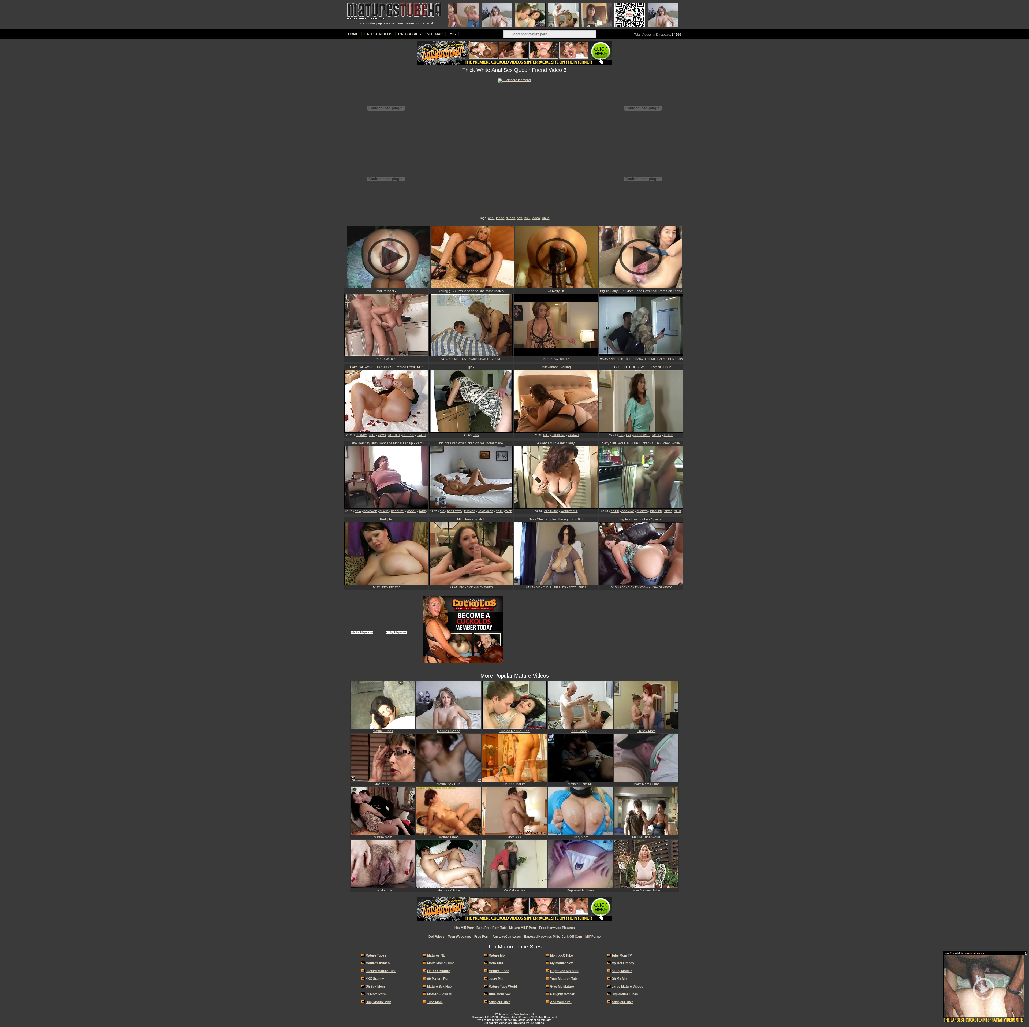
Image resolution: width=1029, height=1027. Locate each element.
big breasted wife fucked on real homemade (471, 443)
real (499, 511)
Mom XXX (514, 837)
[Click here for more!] (514, 80)
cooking (627, 511)
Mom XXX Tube (448, 890)
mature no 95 (386, 291)
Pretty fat (386, 519)
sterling (558, 435)
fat (384, 587)
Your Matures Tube (646, 890)
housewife (641, 435)
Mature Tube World (646, 837)
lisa (654, 587)
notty (564, 359)
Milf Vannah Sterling (556, 367)
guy (464, 359)
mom (671, 359)
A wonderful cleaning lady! (556, 443)
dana (639, 359)
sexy (668, 511)
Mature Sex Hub (448, 784)
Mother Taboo (449, 837)
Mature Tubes (383, 731)
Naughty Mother (562, 994)
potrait (394, 435)
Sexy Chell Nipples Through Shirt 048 (556, 519)
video (536, 218)
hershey (397, 511)
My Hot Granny (623, 963)
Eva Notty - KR (556, 291)
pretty (394, 587)
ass (622, 587)
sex (519, 218)
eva (555, 359)
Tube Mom (435, 1002)
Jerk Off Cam (572, 937)
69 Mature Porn (438, 979)
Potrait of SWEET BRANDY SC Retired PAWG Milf (386, 367)
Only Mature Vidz (378, 1002)
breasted (454, 511)
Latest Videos (378, 34)
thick (527, 218)
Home (353, 34)
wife (508, 511)
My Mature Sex (514, 890)
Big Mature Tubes (625, 994)
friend (500, 218)
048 (538, 587)
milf (372, 435)
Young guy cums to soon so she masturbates (471, 291)
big (620, 359)
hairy (661, 359)
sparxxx (665, 587)
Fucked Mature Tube (514, 731)
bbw (358, 511)
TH (532, 1014)
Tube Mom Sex (383, 890)
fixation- (641, 587)
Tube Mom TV (622, 955)
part (422, 511)
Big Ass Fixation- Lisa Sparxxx (641, 519)
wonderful (569, 511)
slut (677, 511)
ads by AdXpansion (362, 632)
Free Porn (481, 937)
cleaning (551, 511)
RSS (452, 34)
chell (547, 587)
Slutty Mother (622, 971)
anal (491, 218)
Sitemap (435, 34)
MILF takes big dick (471, 519)
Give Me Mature (562, 986)
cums (454, 359)
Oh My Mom (620, 979)
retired (408, 435)
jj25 (471, 367)
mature (391, 359)
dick (470, 587)
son (680, 359)
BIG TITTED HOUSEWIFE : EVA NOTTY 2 (641, 367)
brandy (361, 435)
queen (510, 218)
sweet (421, 435)
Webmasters (503, 1014)
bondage (370, 511)
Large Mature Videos (627, 986)
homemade (485, 511)
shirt (582, 587)
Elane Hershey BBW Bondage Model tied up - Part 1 (386, 443)
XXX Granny (580, 731)
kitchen (656, 511)
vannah (573, 435)
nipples (560, 587)
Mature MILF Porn (522, 928)
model (411, 511)
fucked (469, 511)
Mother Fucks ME (580, 784)
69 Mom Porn (376, 994)
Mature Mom (383, 837)
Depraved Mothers (580, 890)
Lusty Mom (580, 837)
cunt (629, 359)
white (545, 218)
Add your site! (499, 1002)
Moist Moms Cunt (646, 784)
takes (488, 587)
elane (384, 511)
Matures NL (382, 784)
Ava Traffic (521, 1014)
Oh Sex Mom (646, 731)
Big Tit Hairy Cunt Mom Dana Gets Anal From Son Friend (641, 291)
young (496, 359)
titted (668, 435)
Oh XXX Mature (514, 784)
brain (615, 511)
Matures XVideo (448, 731)
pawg (382, 435)
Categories (409, 34)
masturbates (479, 359)
